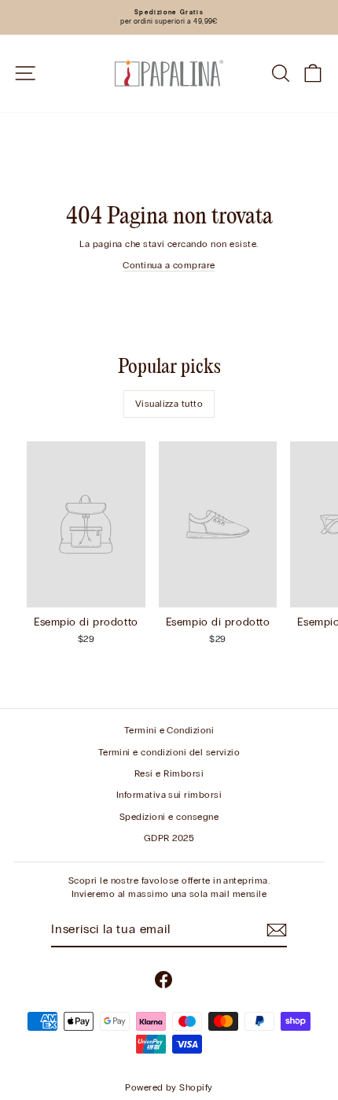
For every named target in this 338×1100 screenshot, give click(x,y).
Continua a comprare (169, 265)
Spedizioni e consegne (169, 816)
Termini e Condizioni (169, 730)
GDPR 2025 (169, 837)
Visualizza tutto (169, 403)
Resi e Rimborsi (169, 773)
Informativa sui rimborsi (169, 794)
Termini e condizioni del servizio (169, 752)
